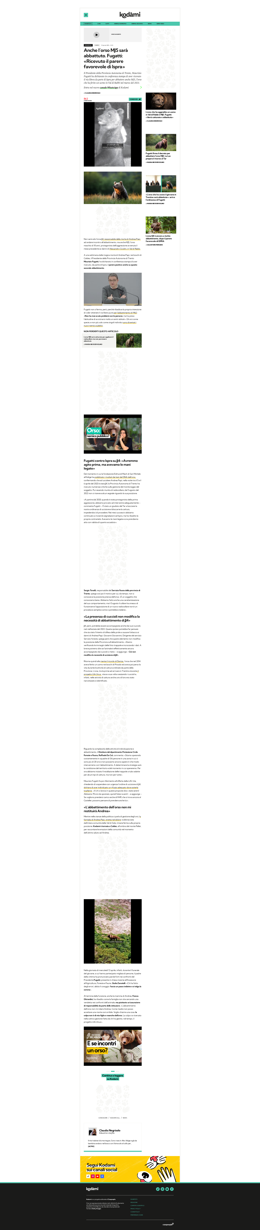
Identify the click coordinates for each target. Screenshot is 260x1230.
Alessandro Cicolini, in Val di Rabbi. (124, 248)
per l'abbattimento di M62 (125, 312)
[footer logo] (105, 1189)
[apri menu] (86, 15)
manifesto (134, 1199)
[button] (88, 1176)
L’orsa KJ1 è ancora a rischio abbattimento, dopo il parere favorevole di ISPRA (159, 238)
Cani (98, 23)
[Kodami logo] (130, 15)
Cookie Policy (135, 1212)
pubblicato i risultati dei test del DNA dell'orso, (115, 477)
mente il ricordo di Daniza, (112, 661)
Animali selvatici (137, 23)
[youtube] (167, 1189)
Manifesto (88, 23)
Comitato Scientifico (137, 1205)
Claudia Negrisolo (109, 1130)
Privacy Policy (135, 1208)
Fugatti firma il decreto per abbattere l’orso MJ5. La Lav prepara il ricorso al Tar (158, 156)
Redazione (134, 1202)
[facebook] (172, 1189)
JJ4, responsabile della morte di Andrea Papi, (121, 239)
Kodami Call (88, 45)
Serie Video (160, 23)
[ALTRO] (91, 1146)
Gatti (107, 23)
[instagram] (162, 1189)
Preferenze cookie (137, 1215)
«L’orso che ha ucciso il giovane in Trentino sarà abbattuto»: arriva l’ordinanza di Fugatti (161, 197)
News (150, 23)
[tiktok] (158, 1189)
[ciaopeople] (168, 1224)
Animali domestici (120, 23)
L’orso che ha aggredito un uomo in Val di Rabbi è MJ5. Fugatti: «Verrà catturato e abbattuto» (161, 115)
